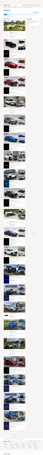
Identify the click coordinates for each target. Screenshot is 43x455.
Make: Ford (23, 14)
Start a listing (28, 441)
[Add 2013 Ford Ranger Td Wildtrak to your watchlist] (24, 303)
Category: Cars (9, 14)
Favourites (34, 441)
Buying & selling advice (18, 446)
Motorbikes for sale (18, 445)
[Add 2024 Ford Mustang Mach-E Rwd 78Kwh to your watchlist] (24, 285)
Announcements (35, 445)
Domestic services (30, 445)
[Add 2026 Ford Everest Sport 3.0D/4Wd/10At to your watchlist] (24, 265)
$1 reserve (6, 447)
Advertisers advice (24, 447)
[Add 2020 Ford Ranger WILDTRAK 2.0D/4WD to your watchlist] (24, 152)
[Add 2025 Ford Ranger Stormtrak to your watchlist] (24, 394)
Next (22, 431)
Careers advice (23, 445)
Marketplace (6, 443)
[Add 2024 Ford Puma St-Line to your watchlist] (24, 320)
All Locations (14, 14)
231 (19, 431)
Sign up (36, 5)
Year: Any (31, 14)
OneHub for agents (12, 447)
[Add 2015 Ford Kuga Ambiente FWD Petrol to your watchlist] (24, 116)
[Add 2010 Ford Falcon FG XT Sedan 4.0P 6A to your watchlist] (24, 228)
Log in (38, 5)
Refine (5, 14)
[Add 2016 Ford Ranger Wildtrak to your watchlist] (24, 339)
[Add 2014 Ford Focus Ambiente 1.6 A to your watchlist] (24, 59)
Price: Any (35, 14)
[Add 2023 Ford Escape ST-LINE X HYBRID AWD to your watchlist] (24, 375)
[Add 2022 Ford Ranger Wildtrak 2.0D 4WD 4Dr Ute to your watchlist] (24, 77)
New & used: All (19, 14)
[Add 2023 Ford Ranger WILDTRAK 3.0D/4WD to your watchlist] (24, 170)
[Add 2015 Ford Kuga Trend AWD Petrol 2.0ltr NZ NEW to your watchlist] (24, 97)
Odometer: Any (6, 16)
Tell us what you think (21, 439)
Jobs (22, 443)
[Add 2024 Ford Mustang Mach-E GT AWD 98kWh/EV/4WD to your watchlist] (24, 357)
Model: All (27, 14)
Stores (5, 445)
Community (35, 443)
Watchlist (31, 441)
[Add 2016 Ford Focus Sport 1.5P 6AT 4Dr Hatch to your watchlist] (24, 134)
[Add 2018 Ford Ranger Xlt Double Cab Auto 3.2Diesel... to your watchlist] (24, 40)
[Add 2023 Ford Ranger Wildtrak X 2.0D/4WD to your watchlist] (24, 189)
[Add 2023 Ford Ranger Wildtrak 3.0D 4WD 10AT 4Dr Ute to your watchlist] (24, 247)
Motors (17, 443)
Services (29, 443)
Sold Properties (11, 445)
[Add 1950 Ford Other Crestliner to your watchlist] (24, 210)
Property (11, 443)
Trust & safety (35, 446)
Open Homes (11, 446)
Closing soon (6, 446)
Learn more (15, 439)
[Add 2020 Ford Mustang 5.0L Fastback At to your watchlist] (24, 21)
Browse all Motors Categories (14, 437)
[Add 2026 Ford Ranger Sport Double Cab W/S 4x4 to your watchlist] (24, 412)
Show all (28, 24)
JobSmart (23, 446)
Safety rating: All (11, 16)
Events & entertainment (30, 446)
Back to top (14, 434)
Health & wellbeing (30, 447)
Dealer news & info (18, 447)
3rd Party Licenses (36, 447)
